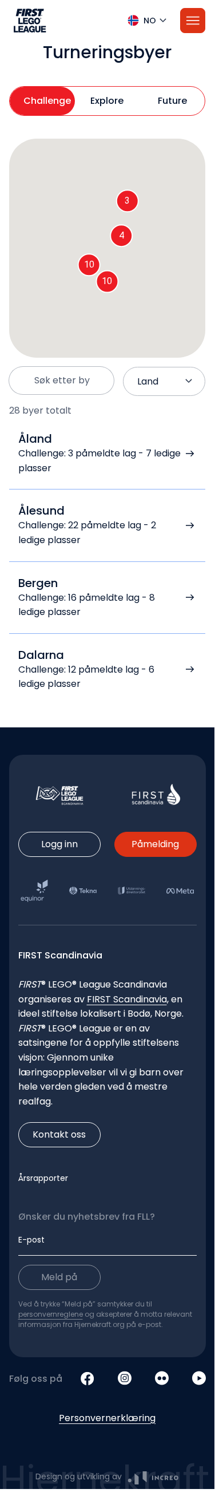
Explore (107, 100)
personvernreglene (50, 1314)
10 (107, 281)
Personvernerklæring (107, 1418)
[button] (107, 20)
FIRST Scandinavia (127, 999)
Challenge (47, 100)
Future (172, 100)
